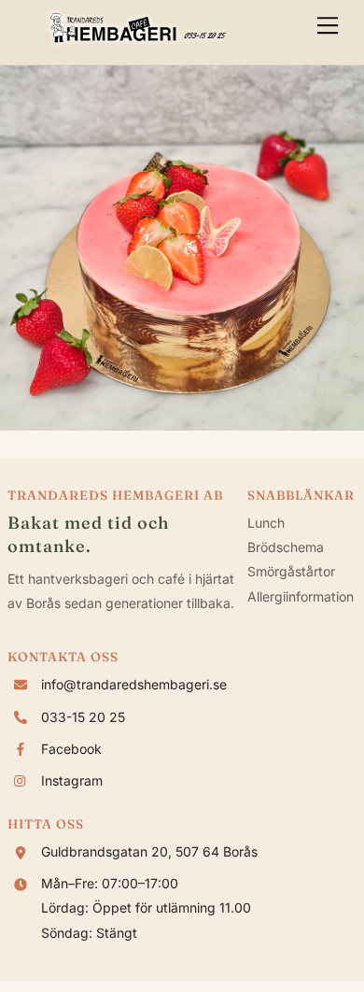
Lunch (266, 523)
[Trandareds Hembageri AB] (138, 40)
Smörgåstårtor (291, 571)
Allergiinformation (300, 596)
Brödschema (285, 547)
